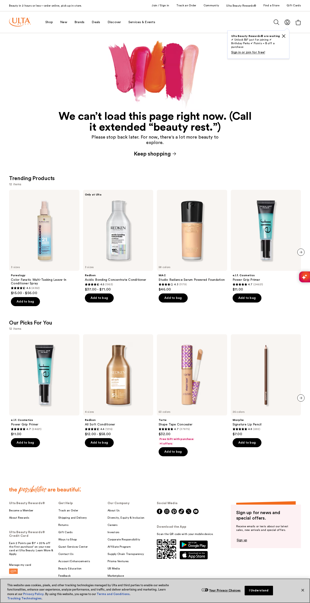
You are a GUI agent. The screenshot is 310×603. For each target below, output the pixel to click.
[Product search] (276, 22)
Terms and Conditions (113, 594)
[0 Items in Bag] (298, 22)
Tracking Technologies (24, 598)
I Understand (259, 590)
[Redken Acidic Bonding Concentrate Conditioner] (118, 241)
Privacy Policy (33, 594)
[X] (283, 36)
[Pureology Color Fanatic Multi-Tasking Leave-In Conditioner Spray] (44, 242)
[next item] (301, 252)
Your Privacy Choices (225, 590)
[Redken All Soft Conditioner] (118, 385)
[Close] (303, 590)
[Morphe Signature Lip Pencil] (266, 385)
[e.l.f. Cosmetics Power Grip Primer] (266, 241)
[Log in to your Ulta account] (287, 22)
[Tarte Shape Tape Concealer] (192, 389)
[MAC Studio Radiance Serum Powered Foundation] (192, 241)
